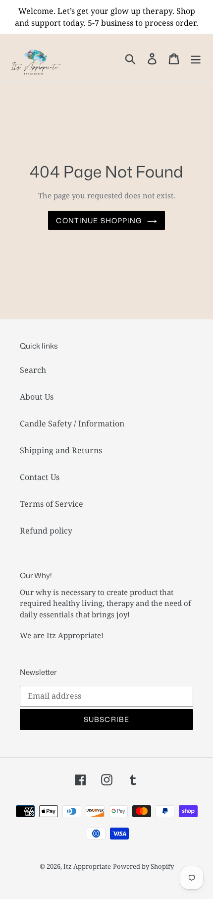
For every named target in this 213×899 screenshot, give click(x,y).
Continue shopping (99, 220)
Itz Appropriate (87, 866)
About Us (36, 396)
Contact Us (39, 477)
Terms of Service (51, 503)
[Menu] (196, 58)
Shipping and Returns (61, 450)
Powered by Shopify (143, 866)
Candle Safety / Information (72, 423)
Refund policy (46, 530)
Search (33, 369)
